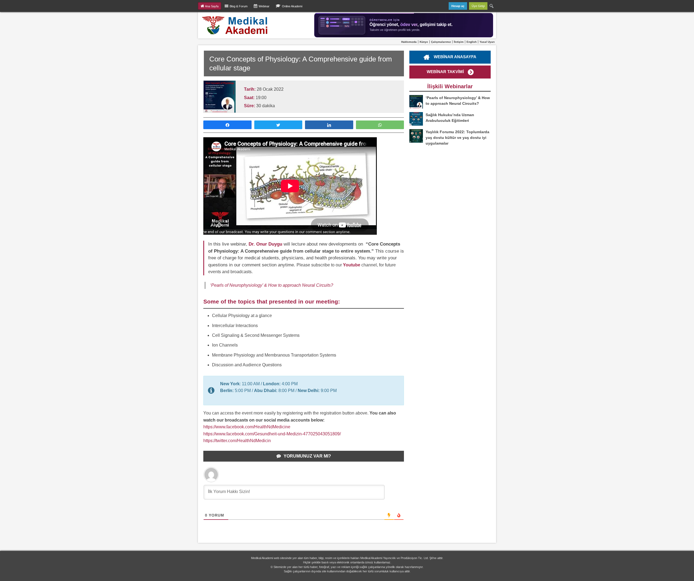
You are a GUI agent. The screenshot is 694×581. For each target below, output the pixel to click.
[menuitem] (491, 6)
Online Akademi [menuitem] (292, 6)
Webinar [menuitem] (264, 6)
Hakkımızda (409, 41)
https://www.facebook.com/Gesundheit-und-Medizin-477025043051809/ (272, 434)
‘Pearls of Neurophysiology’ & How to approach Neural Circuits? (271, 285)
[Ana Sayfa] (235, 25)
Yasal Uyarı (487, 41)
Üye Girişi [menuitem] (478, 6)
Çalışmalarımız (441, 41)
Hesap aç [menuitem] (457, 6)
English (472, 41)
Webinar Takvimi (445, 71)
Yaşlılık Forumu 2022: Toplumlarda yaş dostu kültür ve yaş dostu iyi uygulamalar (457, 137)
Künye (424, 41)
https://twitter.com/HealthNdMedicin (237, 440)
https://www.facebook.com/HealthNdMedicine (246, 427)
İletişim (459, 41)
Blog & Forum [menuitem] (239, 6)
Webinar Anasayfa (455, 56)
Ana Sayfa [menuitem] (212, 6)
